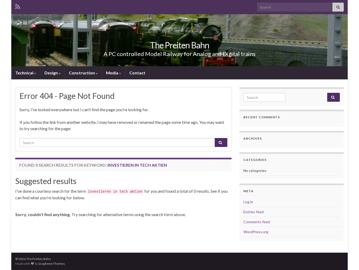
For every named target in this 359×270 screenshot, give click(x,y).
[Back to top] (347, 258)
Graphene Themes (51, 264)
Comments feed (256, 222)
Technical (24, 72)
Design (51, 72)
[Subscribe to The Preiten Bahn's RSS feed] (17, 5)
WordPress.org (255, 232)
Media (112, 72)
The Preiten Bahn (179, 45)
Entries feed (253, 212)
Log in (248, 202)
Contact (137, 72)
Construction (82, 72)
